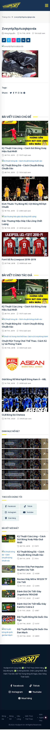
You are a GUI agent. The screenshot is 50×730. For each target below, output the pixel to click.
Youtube (30, 512)
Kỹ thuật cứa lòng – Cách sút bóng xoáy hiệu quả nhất (31, 539)
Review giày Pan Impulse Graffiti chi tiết (30, 568)
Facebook (12, 506)
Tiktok (29, 506)
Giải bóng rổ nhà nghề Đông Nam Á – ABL (24, 379)
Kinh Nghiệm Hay (42, 717)
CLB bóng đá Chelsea (13, 414)
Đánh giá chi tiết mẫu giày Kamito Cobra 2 (31, 605)
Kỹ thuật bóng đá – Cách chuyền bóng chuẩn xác (30, 553)
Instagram (12, 512)
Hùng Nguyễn (9, 33)
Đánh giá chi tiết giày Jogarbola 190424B (29, 593)
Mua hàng (26, 698)
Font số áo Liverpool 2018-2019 (19, 259)
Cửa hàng (12, 518)
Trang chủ (6, 17)
